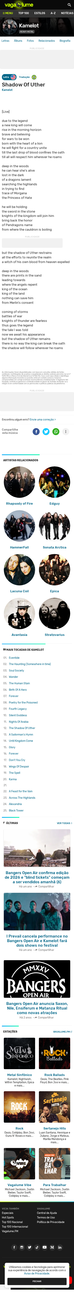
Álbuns (18, 40)
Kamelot (29, 25)
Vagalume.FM (61, 1031)
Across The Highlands (22, 797)
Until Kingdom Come (21, 741)
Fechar (37, 1281)
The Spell (14, 773)
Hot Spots (8, 1217)
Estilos (39, 13)
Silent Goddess (18, 715)
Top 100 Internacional (15, 1226)
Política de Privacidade (51, 1222)
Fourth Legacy (18, 709)
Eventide (14, 657)
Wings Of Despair (19, 766)
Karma (13, 779)
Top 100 (23, 13)
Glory (12, 747)
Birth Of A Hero (18, 689)
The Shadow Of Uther (22, 728)
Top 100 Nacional (12, 1222)
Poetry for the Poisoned (23, 702)
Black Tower (16, 810)
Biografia (65, 40)
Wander (13, 677)
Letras (5, 40)
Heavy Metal (27, 31)
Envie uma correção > (43, 419)
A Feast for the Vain (20, 791)
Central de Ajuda (47, 1213)
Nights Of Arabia (18, 721)
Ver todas (63, 823)
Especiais (7, 1213)
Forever (13, 696)
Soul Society (16, 670)
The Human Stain (19, 683)
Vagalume (19, 5)
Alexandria (15, 804)
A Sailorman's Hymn (21, 734)
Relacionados (47, 40)
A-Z (53, 13)
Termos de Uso (46, 1217)
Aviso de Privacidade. (37, 1273)
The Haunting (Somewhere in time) (30, 664)
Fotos (30, 40)
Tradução (24, 77)
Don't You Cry (17, 760)
